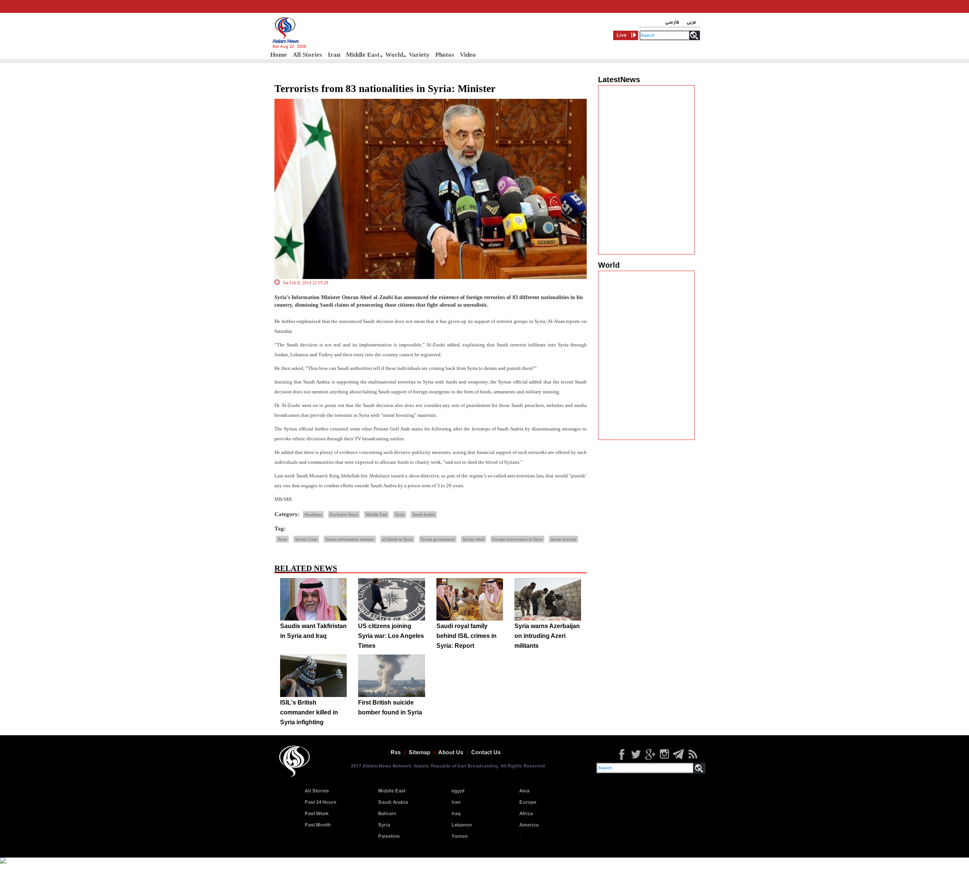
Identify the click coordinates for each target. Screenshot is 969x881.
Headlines (313, 514)
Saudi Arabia (424, 514)
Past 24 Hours (321, 802)
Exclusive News (344, 514)
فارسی (672, 22)
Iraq (456, 814)
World (394, 54)
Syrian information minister (350, 539)
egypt (458, 791)
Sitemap (419, 752)
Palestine (389, 836)
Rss (396, 752)
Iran (334, 54)
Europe (527, 802)
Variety (419, 54)
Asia (524, 791)
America (529, 825)
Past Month (318, 825)
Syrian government (438, 539)
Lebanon (462, 825)
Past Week (317, 814)
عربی (691, 22)
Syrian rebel (473, 539)
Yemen (460, 836)
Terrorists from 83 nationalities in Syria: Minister (384, 88)
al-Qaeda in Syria (397, 539)
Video (468, 54)
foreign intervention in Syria (517, 539)
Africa (526, 814)
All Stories (307, 54)
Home (278, 54)
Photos (444, 54)
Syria (399, 514)
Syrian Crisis (306, 539)
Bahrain (387, 814)
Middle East (363, 54)
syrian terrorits (563, 539)
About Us (450, 752)
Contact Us (486, 752)
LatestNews (619, 79)
